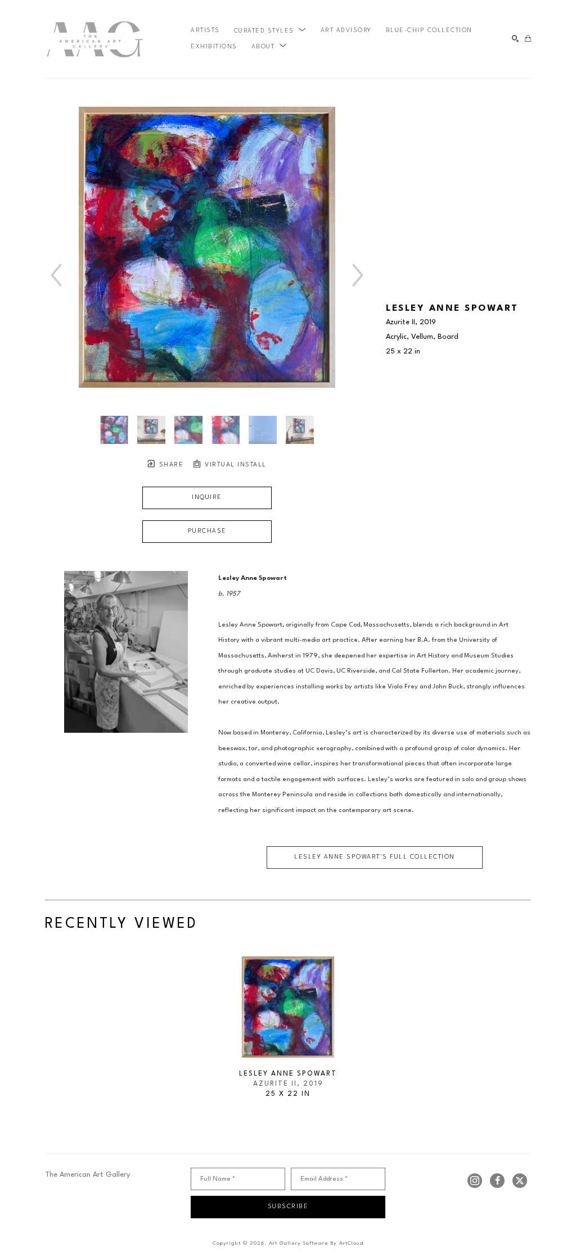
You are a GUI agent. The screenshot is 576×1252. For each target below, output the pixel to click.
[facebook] (497, 1180)
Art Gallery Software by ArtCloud (316, 1243)
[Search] (515, 39)
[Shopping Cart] (528, 39)
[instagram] (474, 1180)
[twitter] (519, 1180)
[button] (270, 31)
